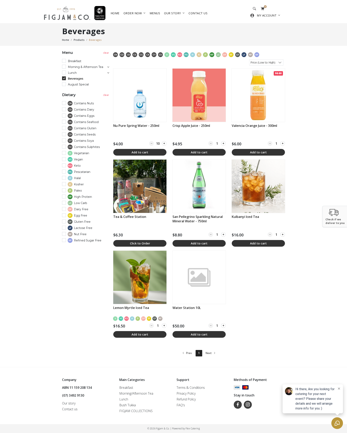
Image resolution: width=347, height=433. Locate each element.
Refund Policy (186, 399)
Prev (188, 353)
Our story (172, 13)
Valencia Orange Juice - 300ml (254, 125)
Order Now (132, 13)
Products (79, 40)
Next (209, 353)
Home (115, 13)
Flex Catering (193, 428)
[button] (334, 216)
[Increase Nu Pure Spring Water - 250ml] (164, 143)
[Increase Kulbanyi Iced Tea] (282, 234)
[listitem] (139, 112)
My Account (267, 15)
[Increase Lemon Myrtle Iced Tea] (164, 325)
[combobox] (266, 62)
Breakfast (126, 387)
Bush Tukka (127, 405)
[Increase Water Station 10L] (223, 325)
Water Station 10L (186, 308)
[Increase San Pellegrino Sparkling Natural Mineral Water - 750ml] (223, 234)
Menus (155, 13)
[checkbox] (86, 103)
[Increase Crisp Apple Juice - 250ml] (223, 143)
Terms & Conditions (191, 387)
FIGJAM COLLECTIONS (136, 411)
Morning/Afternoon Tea (136, 393)
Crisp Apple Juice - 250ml (191, 125)
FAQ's (181, 405)
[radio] (86, 61)
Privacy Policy (186, 393)
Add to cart (140, 152)
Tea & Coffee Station (129, 216)
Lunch (123, 399)
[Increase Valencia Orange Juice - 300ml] (282, 143)
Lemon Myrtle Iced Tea (131, 308)
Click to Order (140, 243)
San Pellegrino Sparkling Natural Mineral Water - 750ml (197, 218)
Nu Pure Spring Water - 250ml (136, 125)
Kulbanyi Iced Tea (245, 216)
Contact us (198, 13)
